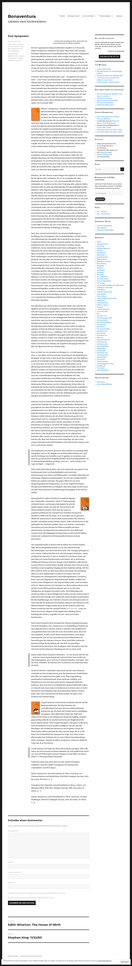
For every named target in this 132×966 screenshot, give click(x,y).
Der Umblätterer (102, 277)
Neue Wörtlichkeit (103, 346)
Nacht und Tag (102, 342)
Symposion (18, 60)
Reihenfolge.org (102, 353)
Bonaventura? (73, 16)
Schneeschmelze (102, 361)
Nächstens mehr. (102, 344)
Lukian (10, 44)
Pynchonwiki (101, 351)
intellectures (101, 300)
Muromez (100, 337)
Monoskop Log (102, 335)
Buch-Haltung (101, 264)
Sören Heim (101, 359)
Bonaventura (22, 16)
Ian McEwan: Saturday (104, 98)
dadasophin (101, 270)
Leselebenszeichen (103, 309)
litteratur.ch (101, 327)
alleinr (99, 242)
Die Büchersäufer (102, 279)
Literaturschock (102, 320)
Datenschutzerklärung (104, 384)
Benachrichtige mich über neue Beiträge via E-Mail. (32, 898)
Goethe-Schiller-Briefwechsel (107, 298)
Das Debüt (100, 274)
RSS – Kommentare (103, 214)
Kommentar (13, 831)
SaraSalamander (102, 355)
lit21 (98, 314)
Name (11, 862)
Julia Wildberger (13, 51)
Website (11, 882)
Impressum (101, 382)
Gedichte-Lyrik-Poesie (104, 292)
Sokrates (11, 60)
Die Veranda (101, 283)
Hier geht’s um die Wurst (105, 103)
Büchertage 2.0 (102, 255)
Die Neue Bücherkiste (104, 281)
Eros (17, 56)
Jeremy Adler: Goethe (104, 127)
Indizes (119, 16)
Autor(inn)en (104, 152)
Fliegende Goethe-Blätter (105, 230)
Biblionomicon (102, 259)
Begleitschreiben (102, 257)
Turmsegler (101, 368)
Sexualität (19, 58)
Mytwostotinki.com (103, 340)
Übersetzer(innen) (105, 154)
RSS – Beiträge (102, 212)
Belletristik (11, 56)
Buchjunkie (100, 266)
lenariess (100, 307)
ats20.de (100, 250)
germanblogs (101, 294)
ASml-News (100, 246)
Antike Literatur (13, 54)
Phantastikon (101, 348)
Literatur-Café (102, 316)
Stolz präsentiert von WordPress (31, 956)
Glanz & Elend (101, 296)
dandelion (100, 272)
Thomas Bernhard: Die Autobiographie (110, 76)
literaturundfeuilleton (104, 322)
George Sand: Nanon (104, 69)
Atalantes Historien (103, 248)
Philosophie (12, 58)
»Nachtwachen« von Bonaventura (108, 82)
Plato (14, 44)
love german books (103, 329)
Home (62, 16)
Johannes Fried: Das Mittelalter (107, 100)
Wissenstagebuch (103, 370)
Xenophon (20, 44)
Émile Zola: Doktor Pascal (105, 105)
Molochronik (101, 333)
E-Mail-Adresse (15, 872)
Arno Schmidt (88, 16)
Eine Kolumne (101, 228)
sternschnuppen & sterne (105, 364)
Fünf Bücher (101, 290)
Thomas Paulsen (13, 46)
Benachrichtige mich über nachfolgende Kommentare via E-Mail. (38, 893)
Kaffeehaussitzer (102, 303)
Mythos (21, 56)
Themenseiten (105, 16)
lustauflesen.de (102, 331)
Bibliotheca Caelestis (104, 261)
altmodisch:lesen (102, 244)
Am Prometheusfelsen (104, 226)
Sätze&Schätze (102, 357)
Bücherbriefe (101, 253)
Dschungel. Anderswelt (104, 287)
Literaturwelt (101, 324)
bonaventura (101, 117)
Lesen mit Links (102, 311)
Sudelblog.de (101, 366)
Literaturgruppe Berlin (104, 318)
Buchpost (100, 268)
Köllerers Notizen (102, 305)
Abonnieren (100, 199)
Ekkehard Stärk (17, 49)
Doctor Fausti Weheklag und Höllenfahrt (110, 285)
